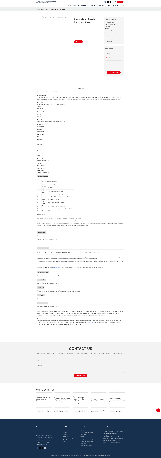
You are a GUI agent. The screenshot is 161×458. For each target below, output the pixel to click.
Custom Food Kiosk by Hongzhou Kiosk (55, 9)
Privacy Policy (106, 455)
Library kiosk (56, 267)
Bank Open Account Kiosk (114, 390)
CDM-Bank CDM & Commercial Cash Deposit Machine (116, 411)
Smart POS (90, 322)
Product (122, 390)
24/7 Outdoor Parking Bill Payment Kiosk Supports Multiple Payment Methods (43, 411)
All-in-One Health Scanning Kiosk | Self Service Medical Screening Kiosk (80, 411)
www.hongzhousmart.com (90, 455)
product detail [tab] (80, 88)
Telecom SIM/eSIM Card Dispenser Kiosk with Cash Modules (61, 411)
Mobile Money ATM (104, 390)
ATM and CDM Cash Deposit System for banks (98, 410)
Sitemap (100, 455)
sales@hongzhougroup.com (112, 433)
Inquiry (78, 42)
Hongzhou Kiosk (40, 9)
